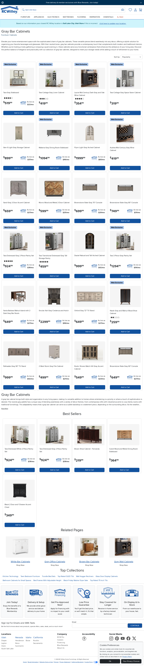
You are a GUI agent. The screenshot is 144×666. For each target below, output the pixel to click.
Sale (121, 17)
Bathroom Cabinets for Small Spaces (17, 580)
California (38, 637)
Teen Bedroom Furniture (30, 576)
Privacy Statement (65, 662)
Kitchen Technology (10, 576)
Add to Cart (18, 113)
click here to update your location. (112, 23)
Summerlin (19, 646)
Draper (4, 640)
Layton (4, 643)
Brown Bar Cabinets (89, 561)
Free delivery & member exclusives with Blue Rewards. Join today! (72, 2)
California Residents (78, 662)
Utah (3, 637)
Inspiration (95, 17)
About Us (60, 648)
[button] (17, 2)
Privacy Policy (127, 657)
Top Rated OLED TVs (66, 576)
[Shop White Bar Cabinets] (20, 547)
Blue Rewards (62, 645)
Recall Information (33, 662)
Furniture (25, 17)
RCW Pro (60, 637)
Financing (61, 642)
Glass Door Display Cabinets (107, 576)
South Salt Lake (7, 649)
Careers (60, 640)
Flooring (81, 17)
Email (74, 622)
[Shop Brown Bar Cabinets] (89, 547)
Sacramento (38, 643)
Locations (6, 634)
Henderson (19, 640)
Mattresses (68, 17)
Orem (3, 646)
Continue (134, 625)
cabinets (13, 35)
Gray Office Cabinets (55, 561)
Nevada (19, 637)
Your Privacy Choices (131, 661)
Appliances (39, 17)
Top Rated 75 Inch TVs (99, 580)
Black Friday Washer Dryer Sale (76, 580)
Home (25, 662)
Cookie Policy (89, 662)
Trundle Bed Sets (48, 576)
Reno (17, 643)
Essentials (108, 17)
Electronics (53, 17)
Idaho (28, 637)
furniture (5, 35)
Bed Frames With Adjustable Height (47, 580)
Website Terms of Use (46, 662)
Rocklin (36, 640)
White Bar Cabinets (20, 561)
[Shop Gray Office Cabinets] (54, 547)
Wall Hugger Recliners (84, 576)
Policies (56, 662)
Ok (110, 661)
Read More (4, 409)
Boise (28, 640)
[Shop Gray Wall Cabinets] (123, 547)
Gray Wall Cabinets (123, 561)
